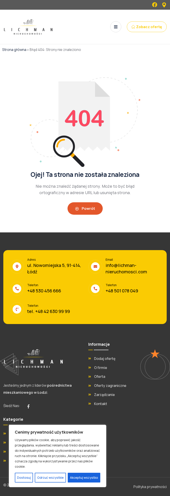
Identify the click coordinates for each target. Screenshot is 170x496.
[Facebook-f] (28, 406)
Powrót (88, 208)
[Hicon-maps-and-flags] (164, 4)
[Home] (33, 358)
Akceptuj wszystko (84, 477)
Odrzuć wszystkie (50, 477)
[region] (57, 456)
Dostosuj (24, 477)
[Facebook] (154, 4)
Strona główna (14, 49)
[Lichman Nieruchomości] (28, 27)
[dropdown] (115, 26)
